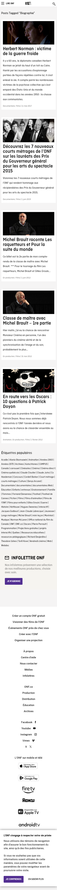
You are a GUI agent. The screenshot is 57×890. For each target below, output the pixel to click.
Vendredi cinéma (38, 541)
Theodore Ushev (9, 541)
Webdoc (5, 545)
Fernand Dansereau (21, 494)
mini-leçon (38, 515)
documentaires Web (42, 485)
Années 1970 (7, 464)
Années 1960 (46, 459)
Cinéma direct (48, 468)
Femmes (6, 494)
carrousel (14, 468)
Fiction (13, 498)
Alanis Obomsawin (18, 459)
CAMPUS (43, 464)
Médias (28, 669)
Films (20, 498)
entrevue (25, 489)
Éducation (6, 489)
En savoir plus (36, 879)
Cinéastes (26, 468)
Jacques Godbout (9, 511)
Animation (34, 459)
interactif (43, 507)
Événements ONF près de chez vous (28, 628)
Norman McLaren (19, 519)
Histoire (5, 507)
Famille (51, 489)
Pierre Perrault (39, 524)
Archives (19, 464)
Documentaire (8, 485)
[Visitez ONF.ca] (33, 3)
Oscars (27, 524)
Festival (37, 494)
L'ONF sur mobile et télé (28, 757)
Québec (16, 532)
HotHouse (14, 507)
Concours (18, 477)
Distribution (28, 699)
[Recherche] (54, 4)
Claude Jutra (43, 472)
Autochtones (31, 464)
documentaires (24, 485)
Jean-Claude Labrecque (31, 511)
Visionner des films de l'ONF (29, 622)
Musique (5, 519)
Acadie (4, 459)
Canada (5, 468)
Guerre (44, 502)
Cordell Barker (31, 477)
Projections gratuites (28, 528)
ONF (12, 524)
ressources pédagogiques (13, 537)
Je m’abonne (13, 581)
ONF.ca (19, 524)
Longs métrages (9, 515)
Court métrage (47, 477)
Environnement (39, 489)
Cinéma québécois (10, 472)
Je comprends (13, 879)
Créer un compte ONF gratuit (28, 615)
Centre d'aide (28, 657)
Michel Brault (24, 515)
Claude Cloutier (28, 472)
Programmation (9, 528)
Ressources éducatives (33, 532)
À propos (28, 651)
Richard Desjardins (37, 537)
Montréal (49, 515)
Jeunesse (49, 511)
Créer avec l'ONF (28, 634)
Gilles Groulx (33, 502)
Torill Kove (23, 541)
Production (28, 692)
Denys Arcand (34, 481)
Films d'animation (33, 498)
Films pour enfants (17, 502)
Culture (22, 481)
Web (49, 541)
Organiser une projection (28, 640)
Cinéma (36, 468)
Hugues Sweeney (29, 507)
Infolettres (28, 675)
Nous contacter (28, 663)
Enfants (16, 489)
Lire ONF (10, 3)
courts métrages (9, 481)
